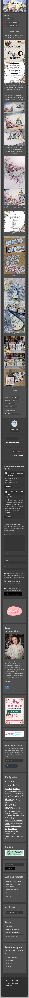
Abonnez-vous (11, 766)
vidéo (19, 836)
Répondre (8, 486)
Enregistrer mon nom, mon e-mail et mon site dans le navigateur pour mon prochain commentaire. (14, 575)
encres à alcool (18, 813)
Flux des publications (12, 929)
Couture (7, 802)
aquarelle (12, 410)
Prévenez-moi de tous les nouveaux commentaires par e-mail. (13, 583)
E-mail (6, 560)
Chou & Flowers (9, 404)
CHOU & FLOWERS (11, 957)
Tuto (13, 833)
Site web (6, 567)
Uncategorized (11, 836)
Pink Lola (9, 19)
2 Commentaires (12, 25)
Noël (12, 826)
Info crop (9, 896)
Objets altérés (17, 826)
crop (12, 802)
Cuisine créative (18, 802)
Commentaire (8, 534)
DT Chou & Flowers (10, 407)
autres (7, 791)
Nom (6, 554)
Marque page (10, 818)
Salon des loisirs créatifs (13, 881)
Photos (14, 828)
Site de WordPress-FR (12, 936)
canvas (15, 793)
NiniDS (12, 473)
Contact (7, 681)
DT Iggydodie (18, 808)
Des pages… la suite (12, 890)
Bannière (12, 791)
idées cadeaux (16, 815)
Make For (9, 967)
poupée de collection (10, 831)
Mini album (11, 820)
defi (17, 414)
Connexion (9, 926)
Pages (8, 828)
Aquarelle (7, 400)
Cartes (13, 796)
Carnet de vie (17, 455)
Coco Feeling (16, 800)
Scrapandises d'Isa (12, 981)
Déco (13, 813)
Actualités (14, 397)
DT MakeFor (17, 811)
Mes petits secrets (19, 817)
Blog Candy (17, 791)
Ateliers (15, 400)
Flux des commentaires (13, 933)
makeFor (22, 815)
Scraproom (7, 833)
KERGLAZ (9, 964)
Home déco (8, 815)
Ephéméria (9, 960)
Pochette (19, 829)
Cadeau (10, 793)
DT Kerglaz (9, 811)
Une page (9, 893)
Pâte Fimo (18, 831)
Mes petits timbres (13, 442)
